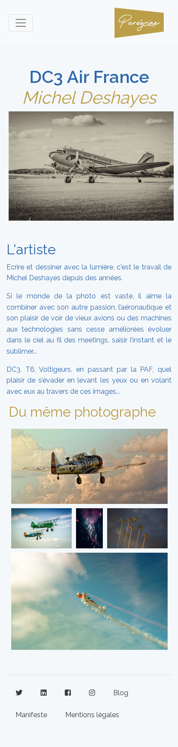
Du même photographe (82, 412)
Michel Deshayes (89, 97)
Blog (120, 693)
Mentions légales (92, 715)
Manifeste (31, 715)
